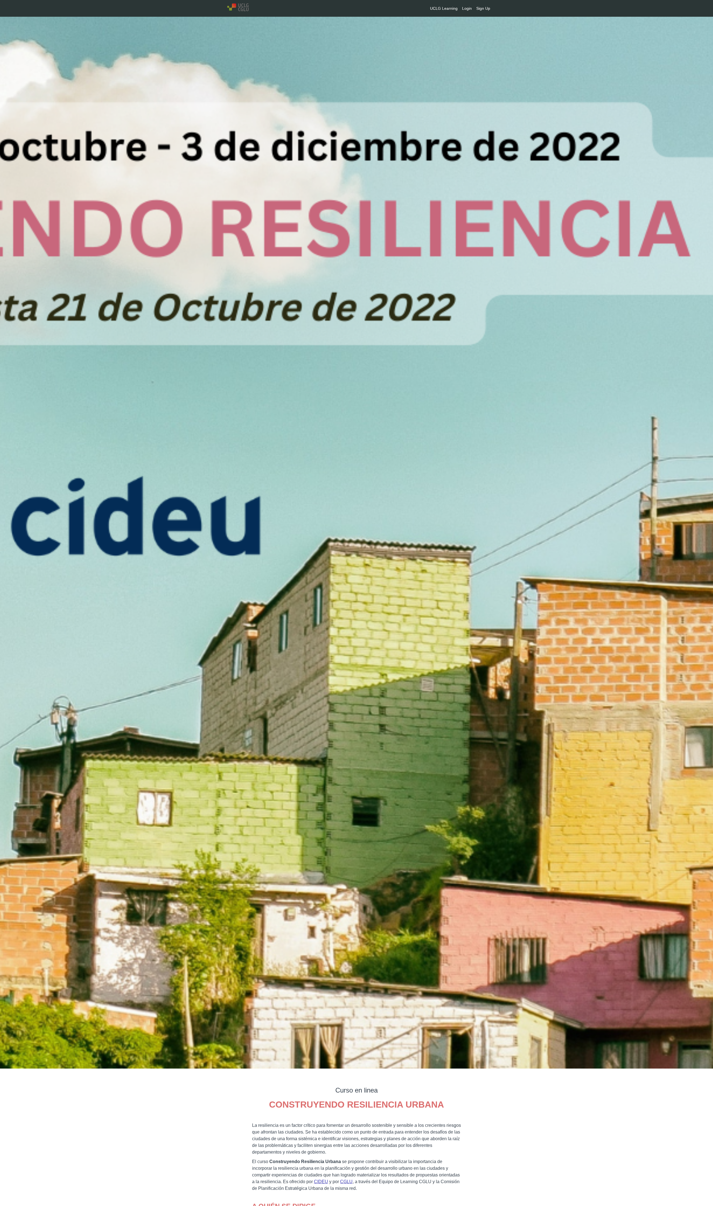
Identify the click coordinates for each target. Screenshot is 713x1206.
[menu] (458, 8)
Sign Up (483, 8)
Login (467, 8)
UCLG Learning (444, 8)
